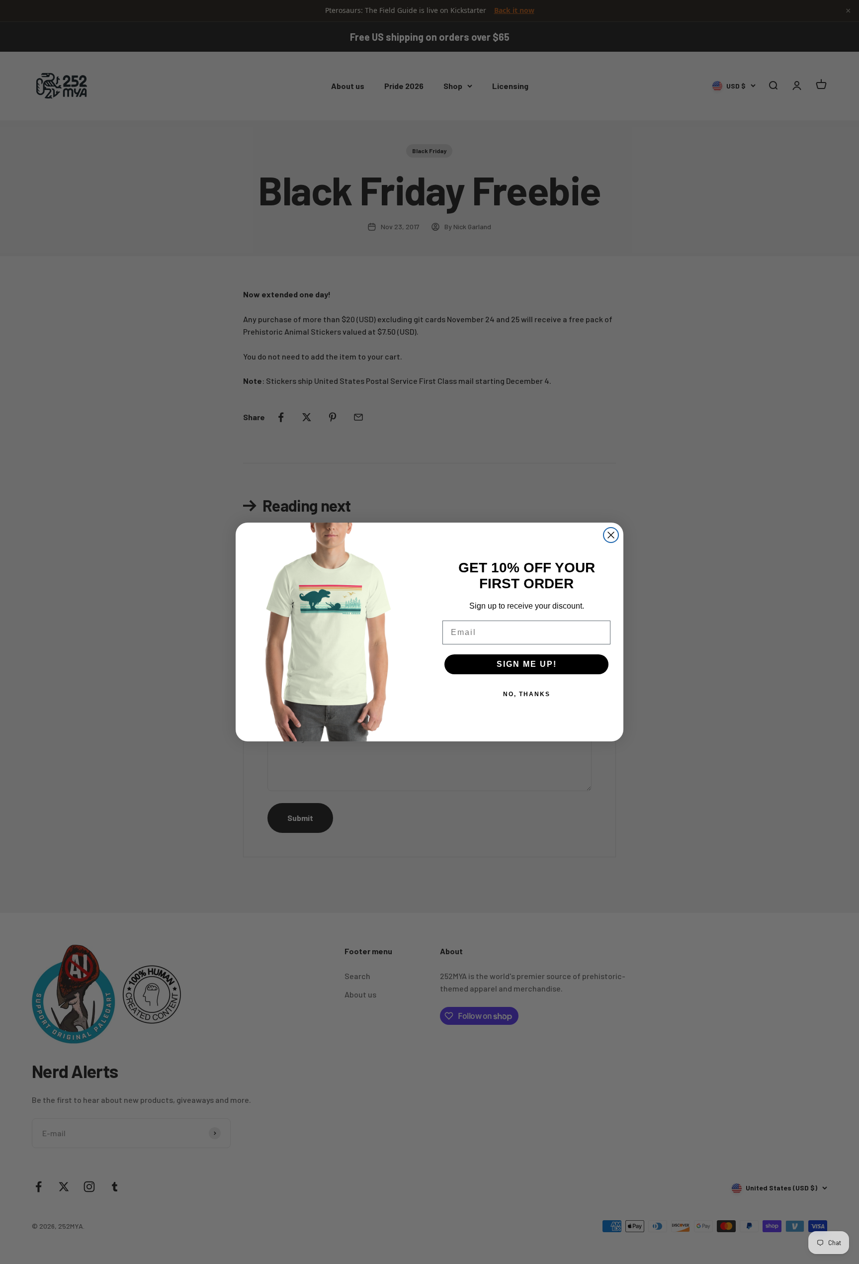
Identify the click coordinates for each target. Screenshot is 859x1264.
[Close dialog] (610, 535)
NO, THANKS (526, 694)
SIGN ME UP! (527, 664)
